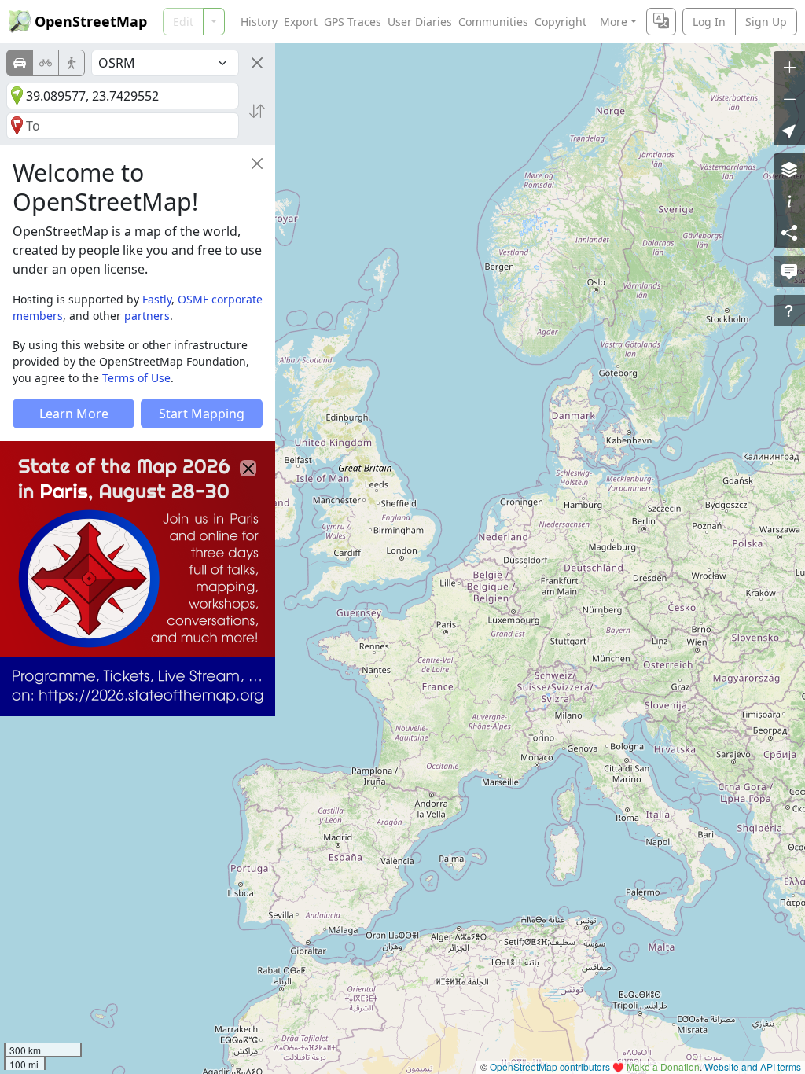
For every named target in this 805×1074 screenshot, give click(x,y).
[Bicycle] (45, 63)
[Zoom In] (789, 67)
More (613, 21)
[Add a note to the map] (789, 271)
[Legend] (789, 200)
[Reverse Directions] (257, 111)
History (259, 21)
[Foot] (71, 63)
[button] (789, 129)
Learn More (73, 413)
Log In (709, 21)
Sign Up (766, 21)
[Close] (257, 63)
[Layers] (789, 169)
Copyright (560, 21)
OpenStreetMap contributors (550, 1066)
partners (147, 315)
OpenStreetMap (91, 21)
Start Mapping (201, 413)
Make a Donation (663, 1066)
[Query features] (789, 310)
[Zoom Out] (789, 98)
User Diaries (420, 21)
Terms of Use (136, 377)
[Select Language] (661, 21)
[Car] (19, 63)
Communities (493, 21)
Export (301, 21)
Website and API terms (752, 1066)
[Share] (789, 232)
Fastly (156, 299)
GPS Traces (352, 21)
